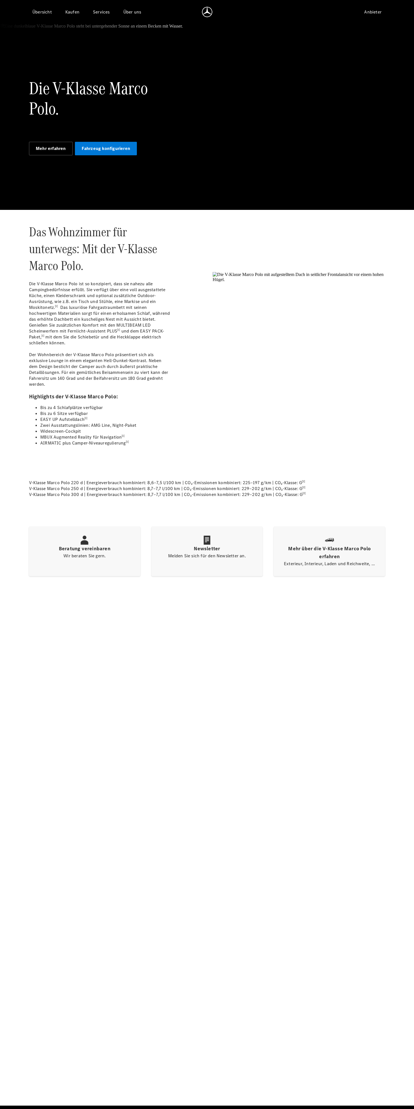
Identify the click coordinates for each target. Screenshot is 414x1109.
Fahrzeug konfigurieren (106, 148)
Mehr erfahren (51, 148)
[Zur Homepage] (207, 11)
